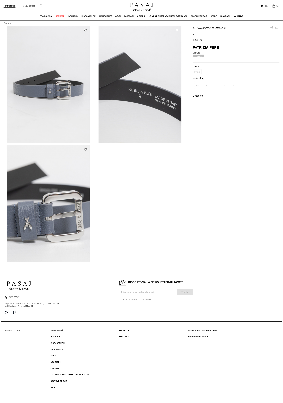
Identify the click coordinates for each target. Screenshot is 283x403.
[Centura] (48, 84)
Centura (7, 23)
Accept (136, 299)
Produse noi (46, 16)
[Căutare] (41, 5)
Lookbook (124, 330)
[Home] (141, 6)
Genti (118, 16)
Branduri (73, 16)
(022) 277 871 (14, 297)
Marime (199, 78)
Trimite (185, 292)
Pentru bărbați (28, 5)
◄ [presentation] (194, 85)
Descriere (198, 95)
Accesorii (129, 16)
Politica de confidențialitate (202, 330)
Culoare (196, 66)
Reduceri (60, 16)
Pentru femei (9, 5)
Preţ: (195, 35)
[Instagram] (14, 312)
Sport (54, 387)
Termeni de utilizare (198, 336)
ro (261, 6)
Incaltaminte (105, 16)
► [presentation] (277, 85)
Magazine (238, 16)
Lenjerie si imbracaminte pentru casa (168, 16)
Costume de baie (199, 16)
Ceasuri (141, 16)
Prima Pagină (57, 330)
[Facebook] (6, 312)
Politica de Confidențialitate (140, 299)
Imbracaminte (89, 16)
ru (266, 6)
